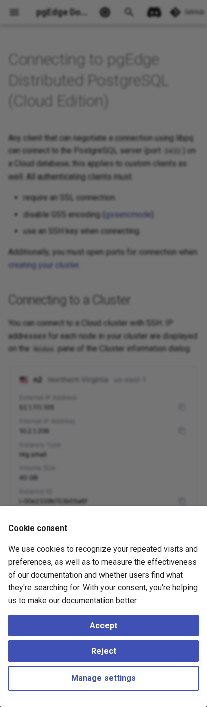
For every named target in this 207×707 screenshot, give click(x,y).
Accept (103, 625)
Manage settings (103, 678)
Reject (103, 651)
